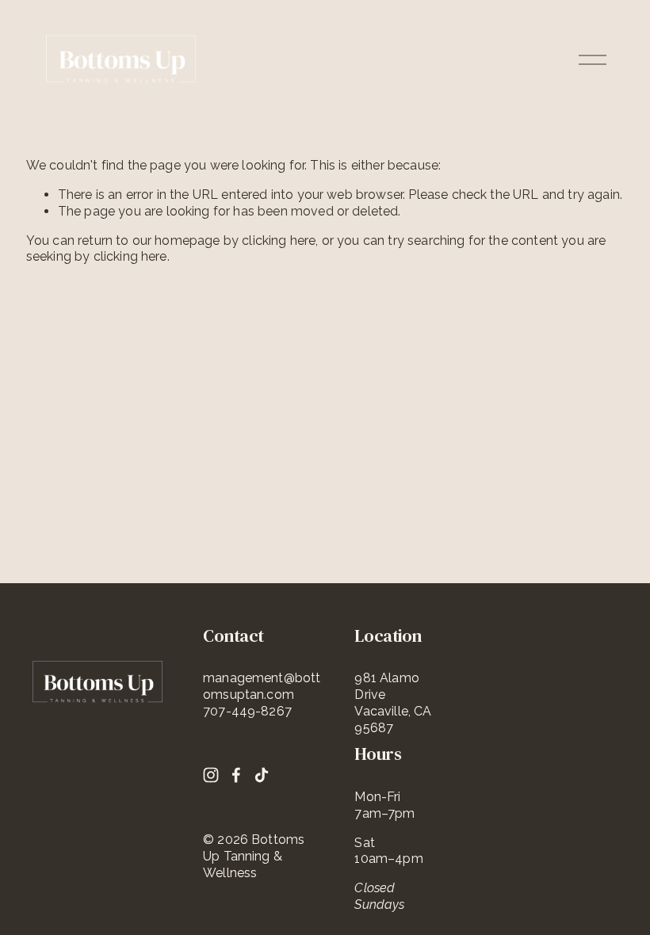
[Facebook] (236, 775)
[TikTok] (262, 775)
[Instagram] (211, 775)
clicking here (278, 240)
